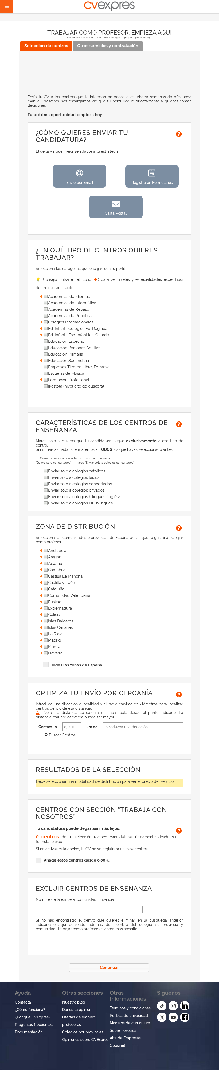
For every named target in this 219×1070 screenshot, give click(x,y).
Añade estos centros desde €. (77, 860)
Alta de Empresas (125, 1038)
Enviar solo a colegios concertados (80, 484)
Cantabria (56, 570)
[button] (79, 176)
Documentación (28, 1032)
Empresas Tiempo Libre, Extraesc (79, 367)
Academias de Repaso (68, 309)
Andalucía (57, 550)
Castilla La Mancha (65, 576)
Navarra (55, 653)
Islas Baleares (60, 621)
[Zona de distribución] (179, 527)
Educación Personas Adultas (74, 348)
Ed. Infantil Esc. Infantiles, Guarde (78, 335)
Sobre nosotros (123, 1030)
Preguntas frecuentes (34, 1024)
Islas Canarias (60, 627)
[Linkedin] (184, 1005)
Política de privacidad (129, 1015)
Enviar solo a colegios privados (76, 490)
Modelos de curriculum (130, 1023)
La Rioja (55, 634)
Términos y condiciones (130, 1008)
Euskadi (55, 602)
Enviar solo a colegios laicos (73, 477)
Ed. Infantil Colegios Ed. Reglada (77, 328)
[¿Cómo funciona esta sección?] (179, 424)
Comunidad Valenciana (69, 595)
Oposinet (117, 1045)
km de (92, 727)
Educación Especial (66, 341)
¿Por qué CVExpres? (32, 1017)
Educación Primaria (65, 354)
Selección (46, 45)
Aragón (54, 557)
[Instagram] (173, 1005)
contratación (107, 45)
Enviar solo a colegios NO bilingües (80, 503)
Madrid (54, 640)
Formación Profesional (68, 380)
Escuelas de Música (66, 373)
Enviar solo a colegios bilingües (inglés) (84, 497)
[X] (161, 1017)
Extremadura (60, 608)
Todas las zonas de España (76, 665)
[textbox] (89, 909)
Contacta (23, 1002)
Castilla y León (61, 583)
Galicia (54, 615)
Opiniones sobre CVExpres (85, 1039)
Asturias (55, 563)
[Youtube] (173, 1017)
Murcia (54, 647)
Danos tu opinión (76, 1010)
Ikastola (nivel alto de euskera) (76, 386)
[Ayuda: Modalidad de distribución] (179, 133)
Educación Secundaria (68, 360)
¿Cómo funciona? (30, 1010)
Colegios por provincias (82, 1032)
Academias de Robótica (70, 316)
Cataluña (56, 589)
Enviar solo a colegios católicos (76, 471)
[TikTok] (161, 1005)
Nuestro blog (73, 1002)
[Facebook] (184, 1017)
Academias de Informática (72, 303)
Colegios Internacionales (70, 322)
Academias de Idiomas (69, 296)
